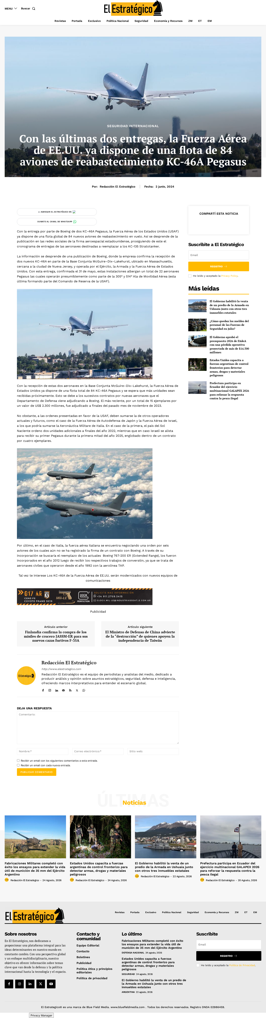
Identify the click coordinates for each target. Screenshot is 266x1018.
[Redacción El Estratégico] (26, 675)
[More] (237, 223)
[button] (29, 8)
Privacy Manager (41, 1015)
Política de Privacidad (242, 965)
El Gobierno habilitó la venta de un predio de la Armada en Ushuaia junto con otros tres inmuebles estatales (229, 307)
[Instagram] (49, 689)
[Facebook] (42, 689)
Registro (216, 266)
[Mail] (63, 689)
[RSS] (70, 689)
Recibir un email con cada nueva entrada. (46, 765)
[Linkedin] (56, 689)
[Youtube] (51, 984)
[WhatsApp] (83, 689)
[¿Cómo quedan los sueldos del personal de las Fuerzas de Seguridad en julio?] (197, 325)
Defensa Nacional (133, 952)
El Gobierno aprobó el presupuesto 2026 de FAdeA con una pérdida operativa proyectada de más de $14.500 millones (229, 344)
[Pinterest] (218, 223)
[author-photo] (7, 880)
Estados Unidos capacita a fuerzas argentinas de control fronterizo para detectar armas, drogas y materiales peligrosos (229, 367)
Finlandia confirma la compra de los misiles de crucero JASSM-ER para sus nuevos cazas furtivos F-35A (56, 636)
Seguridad (128, 974)
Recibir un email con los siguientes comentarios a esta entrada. (59, 760)
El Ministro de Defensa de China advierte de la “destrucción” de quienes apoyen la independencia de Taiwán (140, 636)
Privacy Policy (229, 275)
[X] (77, 689)
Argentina (128, 992)
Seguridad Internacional (133, 126)
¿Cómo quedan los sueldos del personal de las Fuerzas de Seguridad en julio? (229, 324)
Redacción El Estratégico (117, 186)
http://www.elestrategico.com (61, 669)
